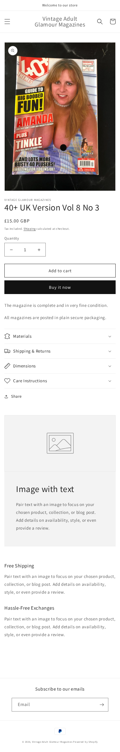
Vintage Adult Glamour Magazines (52, 741)
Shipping (30, 229)
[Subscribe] (101, 705)
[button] (7, 21)
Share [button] (16, 396)
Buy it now (60, 287)
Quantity (11, 238)
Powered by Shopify (85, 741)
